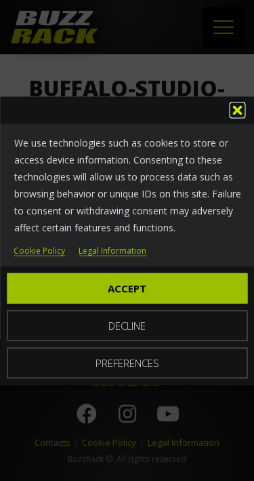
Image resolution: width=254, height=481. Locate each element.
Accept (127, 287)
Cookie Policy (39, 251)
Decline (127, 325)
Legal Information (112, 251)
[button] (237, 110)
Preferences (127, 362)
